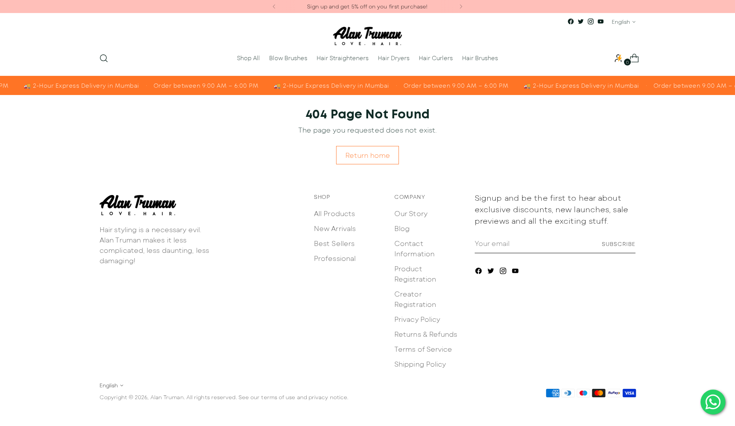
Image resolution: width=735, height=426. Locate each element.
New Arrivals (335, 228)
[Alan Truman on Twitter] (580, 21)
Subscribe (618, 244)
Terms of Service (423, 349)
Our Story (411, 213)
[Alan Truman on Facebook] (570, 21)
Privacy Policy (417, 319)
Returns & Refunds (425, 334)
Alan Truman (167, 397)
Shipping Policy (420, 364)
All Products (334, 213)
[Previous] (274, 6)
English (621, 21)
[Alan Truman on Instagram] (590, 21)
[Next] (460, 6)
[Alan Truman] (367, 36)
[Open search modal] (103, 58)
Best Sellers (334, 243)
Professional (335, 258)
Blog (402, 228)
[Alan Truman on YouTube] (600, 21)
